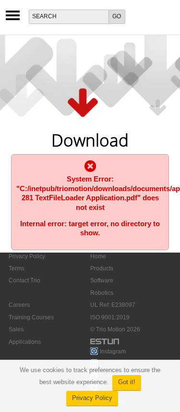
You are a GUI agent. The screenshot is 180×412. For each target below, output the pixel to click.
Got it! (126, 382)
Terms (16, 268)
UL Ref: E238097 (112, 305)
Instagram (113, 351)
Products (101, 268)
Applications (25, 342)
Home (98, 256)
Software (101, 280)
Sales (16, 329)
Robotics (101, 293)
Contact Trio (24, 280)
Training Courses (31, 317)
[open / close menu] (13, 18)
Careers (19, 305)
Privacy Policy (92, 398)
